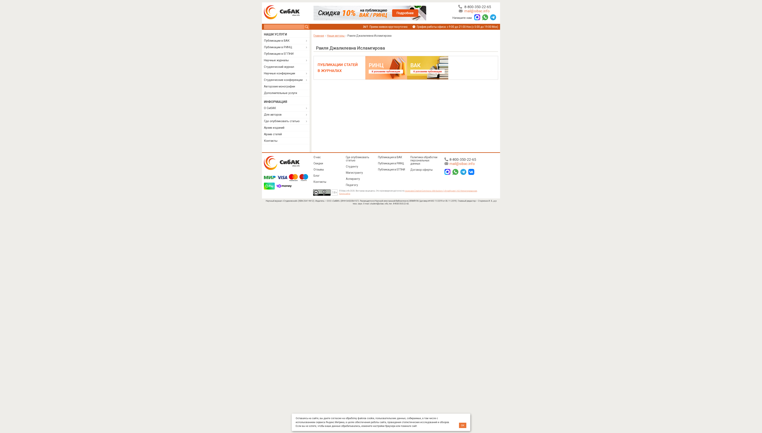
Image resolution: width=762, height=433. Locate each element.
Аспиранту (353, 178)
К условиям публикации (386, 71)
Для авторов (273, 114)
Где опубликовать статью (282, 121)
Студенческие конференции (283, 80)
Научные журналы (276, 60)
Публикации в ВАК (277, 40)
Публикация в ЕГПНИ (278, 54)
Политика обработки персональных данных (423, 160)
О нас (317, 157)
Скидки (318, 163)
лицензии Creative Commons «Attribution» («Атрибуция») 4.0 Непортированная (441, 191)
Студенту (352, 166)
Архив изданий (274, 127)
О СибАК (270, 108)
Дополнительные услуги (280, 93)
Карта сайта (344, 194)
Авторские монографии (279, 86)
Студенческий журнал (279, 67)
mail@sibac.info (477, 11)
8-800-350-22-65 (477, 7)
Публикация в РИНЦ (391, 163)
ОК (462, 425)
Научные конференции (279, 73)
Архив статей (273, 134)
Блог (317, 175)
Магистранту (354, 172)
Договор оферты (421, 169)
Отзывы (319, 169)
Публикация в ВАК (390, 157)
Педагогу (352, 185)
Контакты (270, 141)
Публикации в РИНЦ (278, 47)
